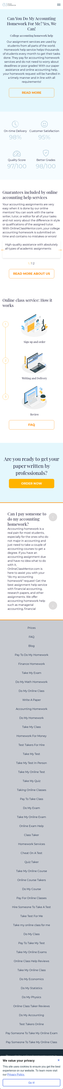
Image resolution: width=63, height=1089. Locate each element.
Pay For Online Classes (31, 898)
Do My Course (31, 889)
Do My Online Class (31, 691)
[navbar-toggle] (58, 5)
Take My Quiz (31, 781)
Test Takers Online (31, 1024)
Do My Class (32, 934)
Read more (31, 93)
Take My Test (31, 754)
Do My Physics (31, 997)
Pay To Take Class (31, 799)
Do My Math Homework (31, 682)
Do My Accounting (31, 1015)
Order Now (31, 483)
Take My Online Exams (31, 952)
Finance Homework (31, 664)
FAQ (31, 425)
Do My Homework (31, 718)
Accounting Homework (31, 709)
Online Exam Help (31, 826)
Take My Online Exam (31, 817)
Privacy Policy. (16, 1074)
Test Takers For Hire (31, 745)
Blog (31, 645)
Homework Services (31, 844)
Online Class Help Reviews (31, 961)
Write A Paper (31, 700)
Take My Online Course (31, 871)
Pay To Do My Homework (31, 655)
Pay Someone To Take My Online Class (31, 1042)
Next (59, 250)
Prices (32, 627)
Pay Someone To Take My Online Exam (32, 1033)
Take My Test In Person (31, 763)
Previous (4, 250)
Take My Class (31, 727)
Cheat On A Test (31, 853)
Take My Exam (31, 673)
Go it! (31, 1082)
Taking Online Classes (31, 790)
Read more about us (31, 274)
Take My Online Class (31, 970)
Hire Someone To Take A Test (31, 907)
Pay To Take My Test (31, 943)
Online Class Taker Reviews (31, 1006)
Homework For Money (31, 736)
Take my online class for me (31, 925)
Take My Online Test (31, 772)
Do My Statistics (31, 988)
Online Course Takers (31, 880)
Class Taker (31, 835)
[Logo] (9, 4)
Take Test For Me (31, 916)
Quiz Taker (32, 862)
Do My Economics (31, 979)
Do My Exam (31, 808)
